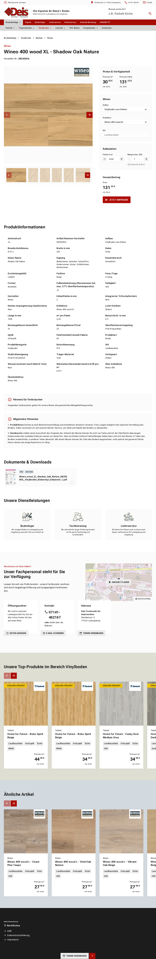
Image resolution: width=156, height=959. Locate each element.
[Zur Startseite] (16, 12)
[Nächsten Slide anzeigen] (89, 115)
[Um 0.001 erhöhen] (122, 159)
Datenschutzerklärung (18, 935)
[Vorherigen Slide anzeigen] (7, 115)
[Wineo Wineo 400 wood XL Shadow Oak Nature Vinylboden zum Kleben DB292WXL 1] (48, 115)
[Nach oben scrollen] (92, 956)
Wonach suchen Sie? (117, 9)
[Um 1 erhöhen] (146, 159)
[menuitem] (13, 22)
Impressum (13, 939)
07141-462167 (55, 614)
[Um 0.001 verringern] (105, 159)
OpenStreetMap (144, 599)
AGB (9, 931)
